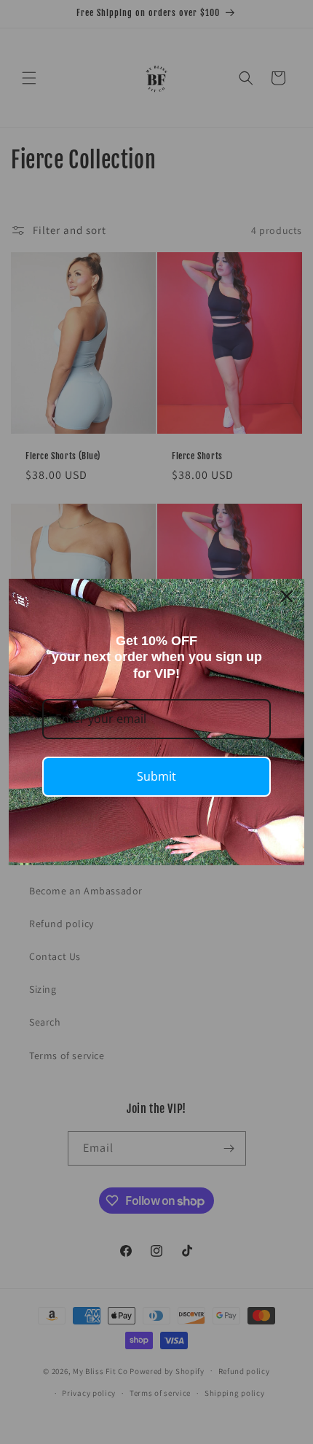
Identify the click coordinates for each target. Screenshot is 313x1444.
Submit (156, 776)
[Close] (286, 596)
